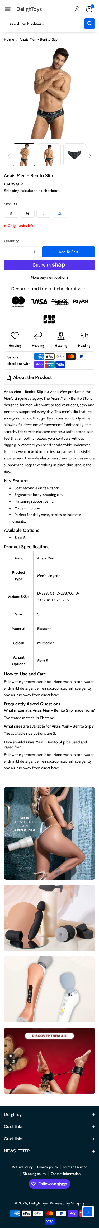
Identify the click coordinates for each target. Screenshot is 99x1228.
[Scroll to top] (88, 1211)
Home (9, 39)
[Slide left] (8, 156)
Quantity (11, 241)
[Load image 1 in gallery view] (24, 154)
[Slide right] (90, 156)
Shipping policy (34, 1173)
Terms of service (75, 1167)
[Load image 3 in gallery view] (74, 154)
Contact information (66, 1173)
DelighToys (38, 1203)
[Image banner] (49, 833)
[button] (7, 9)
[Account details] (77, 9)
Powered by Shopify (67, 1203)
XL (60, 213)
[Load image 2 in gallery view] (49, 154)
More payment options (49, 277)
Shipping (12, 190)
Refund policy (22, 1167)
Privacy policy (47, 1167)
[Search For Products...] (89, 23)
